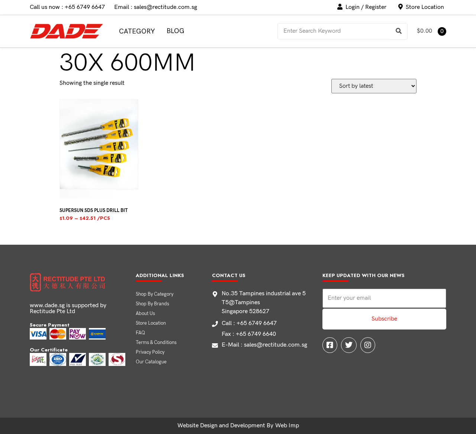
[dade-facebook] (329, 345)
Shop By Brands (152, 304)
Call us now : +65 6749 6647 (67, 7)
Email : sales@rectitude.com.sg (155, 7)
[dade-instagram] (367, 345)
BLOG (175, 31)
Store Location (151, 323)
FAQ (140, 333)
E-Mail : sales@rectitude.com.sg (264, 344)
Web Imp (287, 425)
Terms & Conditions (156, 342)
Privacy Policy (150, 352)
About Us (145, 313)
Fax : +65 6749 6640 (249, 334)
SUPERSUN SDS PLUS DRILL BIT (94, 210)
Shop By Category (154, 294)
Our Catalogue (151, 362)
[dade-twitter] (349, 345)
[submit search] (399, 31)
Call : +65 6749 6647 (249, 323)
